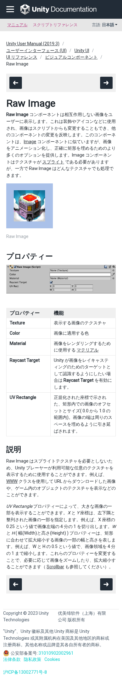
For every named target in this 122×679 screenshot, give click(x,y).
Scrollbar (55, 566)
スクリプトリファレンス (55, 24)
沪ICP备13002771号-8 (25, 672)
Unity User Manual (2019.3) (32, 43)
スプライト (53, 161)
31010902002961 (56, 653)
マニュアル (17, 24)
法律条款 (12, 659)
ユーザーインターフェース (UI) (36, 50)
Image (30, 141)
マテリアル (88, 349)
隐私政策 (32, 659)
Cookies (52, 659)
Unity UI (81, 50)
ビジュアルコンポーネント (71, 57)
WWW (12, 481)
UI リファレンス (21, 57)
